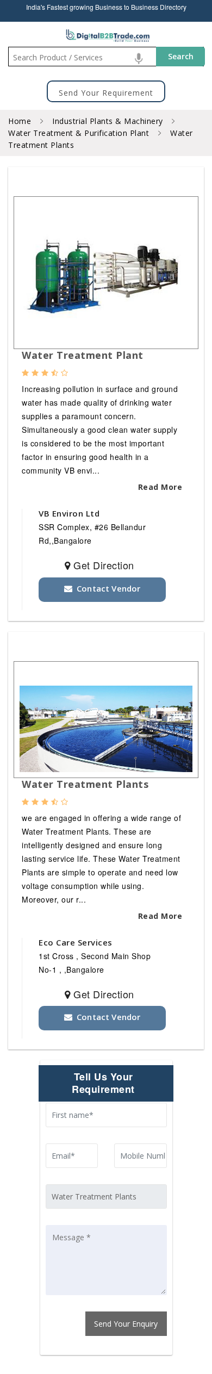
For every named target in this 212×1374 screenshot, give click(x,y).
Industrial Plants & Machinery (106, 121)
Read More (160, 487)
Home (19, 121)
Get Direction (102, 565)
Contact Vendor (106, 588)
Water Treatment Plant (83, 355)
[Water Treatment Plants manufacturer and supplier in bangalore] (106, 281)
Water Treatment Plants (85, 784)
